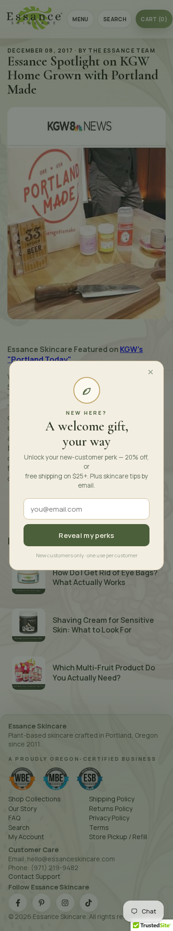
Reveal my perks (86, 535)
